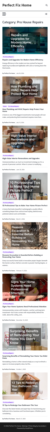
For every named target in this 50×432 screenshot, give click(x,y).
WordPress (29, 428)
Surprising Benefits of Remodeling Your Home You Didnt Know (24, 357)
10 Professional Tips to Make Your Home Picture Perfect (24, 205)
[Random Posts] (46, 14)
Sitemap (24, 426)
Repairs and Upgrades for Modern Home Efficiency (22, 60)
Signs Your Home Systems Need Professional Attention (24, 306)
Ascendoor (42, 426)
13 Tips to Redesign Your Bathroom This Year (20, 405)
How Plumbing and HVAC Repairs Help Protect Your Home (23, 110)
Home (4, 106)
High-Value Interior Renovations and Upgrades (21, 158)
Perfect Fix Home (17, 5)
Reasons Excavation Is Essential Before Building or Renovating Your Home (22, 256)
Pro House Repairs (8, 56)
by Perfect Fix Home (8, 73)
